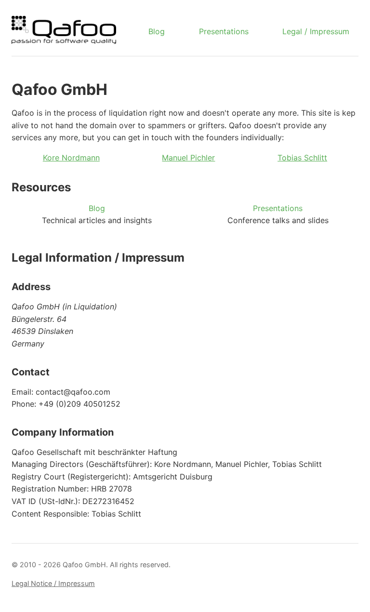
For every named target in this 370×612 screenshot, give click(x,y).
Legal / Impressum (315, 31)
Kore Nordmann (71, 157)
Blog (156, 31)
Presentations (224, 31)
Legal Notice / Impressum (53, 583)
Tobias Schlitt (302, 157)
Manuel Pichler (188, 157)
